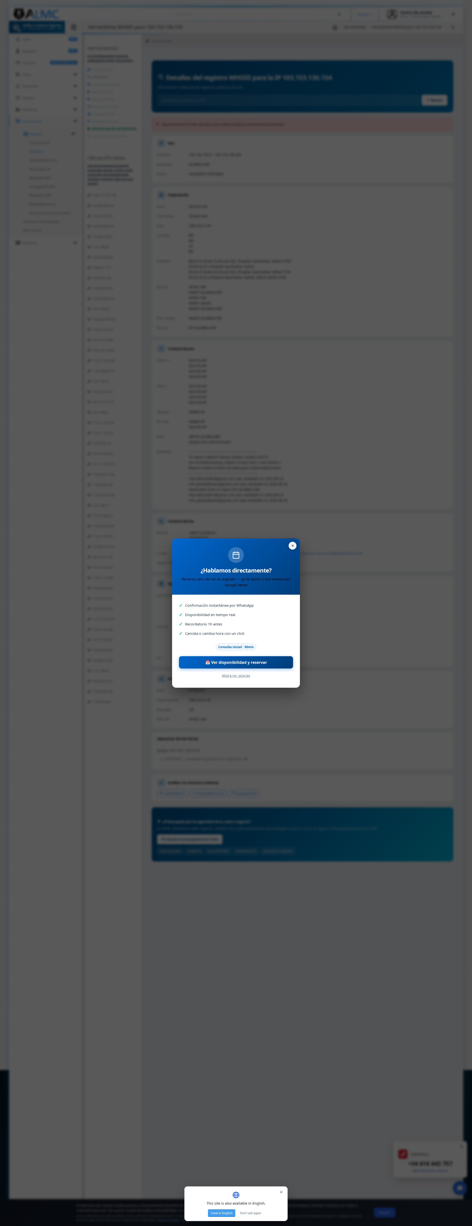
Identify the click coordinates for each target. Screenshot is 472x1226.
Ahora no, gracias (236, 675)
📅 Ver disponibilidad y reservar (236, 662)
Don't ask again (250, 1213)
